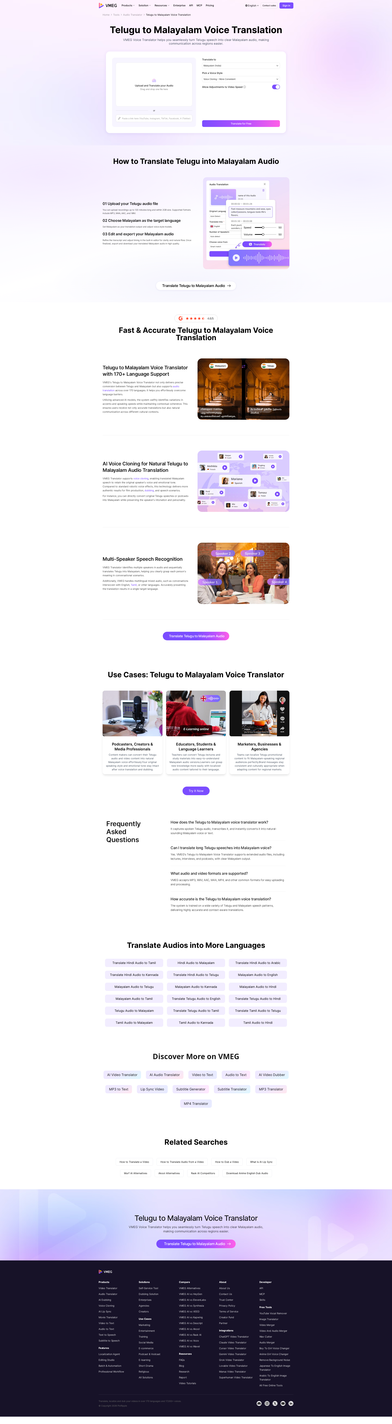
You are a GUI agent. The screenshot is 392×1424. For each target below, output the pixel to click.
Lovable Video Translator (233, 1365)
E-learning (144, 1359)
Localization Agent (109, 1354)
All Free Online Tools (271, 1385)
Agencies (144, 1305)
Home (106, 14)
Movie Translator (108, 1317)
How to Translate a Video (134, 1161)
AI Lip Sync (105, 1311)
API (261, 1288)
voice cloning (140, 478)
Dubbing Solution (148, 1294)
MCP (262, 1294)
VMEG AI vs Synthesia (191, 1305)
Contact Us (225, 1294)
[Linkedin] (290, 1403)
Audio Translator (132, 14)
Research (184, 1371)
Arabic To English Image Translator (273, 1377)
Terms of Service (228, 1311)
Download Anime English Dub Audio (247, 1173)
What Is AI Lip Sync (261, 1161)
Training (143, 1336)
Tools (116, 14)
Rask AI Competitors (203, 1173)
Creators (144, 1311)
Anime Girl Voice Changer (273, 1354)
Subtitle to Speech (109, 1340)
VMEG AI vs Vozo (189, 1340)
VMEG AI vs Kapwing (191, 1317)
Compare (184, 1282)
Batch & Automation (110, 1365)
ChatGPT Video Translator (234, 1336)
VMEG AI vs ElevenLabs (192, 1299)
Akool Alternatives (169, 1173)
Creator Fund (226, 1317)
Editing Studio (107, 1359)
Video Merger (267, 1325)
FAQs (182, 1359)
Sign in (286, 5)
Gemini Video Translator (232, 1354)
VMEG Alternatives (189, 1288)
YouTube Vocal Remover (273, 1313)
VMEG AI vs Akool (189, 1328)
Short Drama (146, 1365)
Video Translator (108, 1288)
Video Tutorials (187, 1383)
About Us (224, 1288)
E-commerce (146, 1348)
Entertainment (147, 1330)
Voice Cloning (106, 1305)
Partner (223, 1323)
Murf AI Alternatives (135, 1173)
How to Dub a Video (227, 1161)
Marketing (144, 1325)
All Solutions (146, 1377)
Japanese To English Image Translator (274, 1367)
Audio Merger (267, 1342)
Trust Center (226, 1299)
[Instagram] (267, 1403)
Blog (181, 1365)
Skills (262, 1299)
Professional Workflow (111, 1371)
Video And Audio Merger (273, 1330)
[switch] (276, 87)
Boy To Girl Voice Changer (274, 1348)
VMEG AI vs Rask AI (190, 1334)
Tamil (134, 584)
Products (104, 1282)
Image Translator (268, 1319)
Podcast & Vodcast (149, 1354)
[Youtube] (283, 1403)
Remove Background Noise (274, 1359)
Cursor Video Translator (232, 1348)
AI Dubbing (105, 1299)
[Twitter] (275, 1403)
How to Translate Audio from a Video (182, 1161)
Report (183, 1377)
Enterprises (145, 1299)
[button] (128, 5)
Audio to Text (106, 1328)
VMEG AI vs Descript (191, 1323)
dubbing (149, 490)
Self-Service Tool (148, 1288)
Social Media (146, 1342)
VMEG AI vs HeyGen (190, 1294)
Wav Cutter (265, 1336)
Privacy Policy (227, 1305)
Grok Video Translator (231, 1359)
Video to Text (106, 1323)
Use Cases (145, 1318)
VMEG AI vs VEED (189, 1311)
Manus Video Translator (232, 1371)
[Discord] (259, 1403)
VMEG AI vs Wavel (189, 1346)
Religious (144, 1371)
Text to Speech (107, 1334)
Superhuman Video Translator (236, 1377)
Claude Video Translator (232, 1342)
